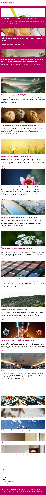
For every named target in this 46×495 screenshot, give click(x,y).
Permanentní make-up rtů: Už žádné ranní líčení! (17, 279)
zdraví (2, 68)
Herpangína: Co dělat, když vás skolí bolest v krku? (18, 340)
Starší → (43, 390)
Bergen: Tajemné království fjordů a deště (14, 309)
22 (33, 390)
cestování (2, 25)
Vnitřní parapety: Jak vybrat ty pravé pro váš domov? (16, 454)
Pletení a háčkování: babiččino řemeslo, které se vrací (18, 125)
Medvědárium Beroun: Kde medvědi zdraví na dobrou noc (20, 217)
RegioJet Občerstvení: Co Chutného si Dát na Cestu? (18, 19)
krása (2, 135)
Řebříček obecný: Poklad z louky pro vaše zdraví (17, 248)
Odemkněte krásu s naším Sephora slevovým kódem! (18, 371)
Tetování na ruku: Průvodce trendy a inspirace (16, 156)
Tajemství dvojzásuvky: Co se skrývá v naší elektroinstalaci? (17, 405)
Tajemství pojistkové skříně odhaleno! (11, 442)
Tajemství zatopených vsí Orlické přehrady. (15, 95)
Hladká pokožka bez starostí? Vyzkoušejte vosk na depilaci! (21, 187)
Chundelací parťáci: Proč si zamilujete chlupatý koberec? (17, 417)
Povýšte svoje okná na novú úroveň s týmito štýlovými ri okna (18, 430)
